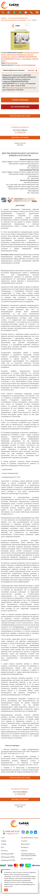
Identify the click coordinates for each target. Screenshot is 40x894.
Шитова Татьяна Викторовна (29, 180)
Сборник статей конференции (24, 65)
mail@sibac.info (12, 833)
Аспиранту (24, 847)
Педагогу (24, 850)
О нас (3, 838)
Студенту (24, 841)
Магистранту (25, 844)
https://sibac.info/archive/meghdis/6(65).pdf (21, 87)
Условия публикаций (20, 100)
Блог (2, 847)
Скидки (3, 841)
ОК (6, 890)
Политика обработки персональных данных (28, 854)
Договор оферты (27, 859)
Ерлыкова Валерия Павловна (29, 170)
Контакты (4, 850)
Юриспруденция (11, 63)
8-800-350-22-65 (12, 831)
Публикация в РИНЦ (7, 857)
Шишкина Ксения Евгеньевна (29, 159)
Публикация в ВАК (7, 854)
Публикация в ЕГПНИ (8, 860)
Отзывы (3, 844)
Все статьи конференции (20, 107)
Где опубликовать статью (29, 838)
